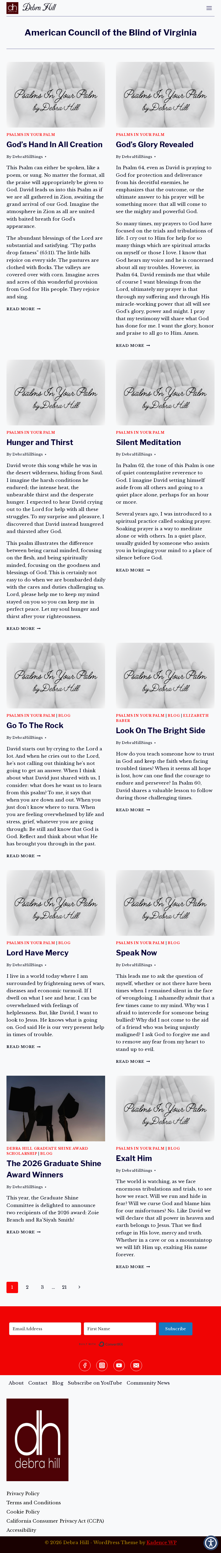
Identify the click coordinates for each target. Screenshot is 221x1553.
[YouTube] (119, 1365)
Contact (37, 1383)
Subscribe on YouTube (95, 1383)
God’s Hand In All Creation (54, 144)
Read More (23, 309)
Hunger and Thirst (39, 442)
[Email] (136, 1365)
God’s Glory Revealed (155, 144)
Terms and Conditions (33, 1503)
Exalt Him (134, 1158)
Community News (148, 1383)
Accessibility (21, 1530)
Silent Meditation (148, 442)
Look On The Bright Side (160, 730)
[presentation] (55, 95)
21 (64, 1287)
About (16, 1383)
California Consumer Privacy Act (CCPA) (55, 1521)
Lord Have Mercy (37, 952)
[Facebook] (85, 1365)
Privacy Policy (22, 1493)
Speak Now (136, 952)
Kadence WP (161, 1542)
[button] (210, 1543)
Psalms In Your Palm (30, 135)
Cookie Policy (23, 1512)
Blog (64, 716)
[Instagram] (102, 1365)
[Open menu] (209, 8)
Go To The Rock (34, 725)
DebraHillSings (27, 156)
